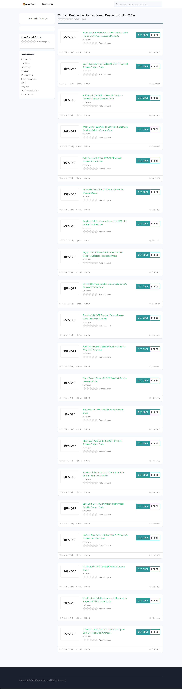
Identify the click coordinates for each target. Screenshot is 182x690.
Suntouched (26, 59)
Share (80, 52)
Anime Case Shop (28, 94)
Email (88, 52)
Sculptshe (25, 71)
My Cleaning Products (30, 90)
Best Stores (47, 4)
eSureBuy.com (27, 75)
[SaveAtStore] (29, 4)
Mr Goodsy (25, 67)
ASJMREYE (25, 63)
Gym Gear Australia (29, 79)
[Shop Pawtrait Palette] (37, 18)
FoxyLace (25, 86)
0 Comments (155, 52)
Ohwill (23, 83)
